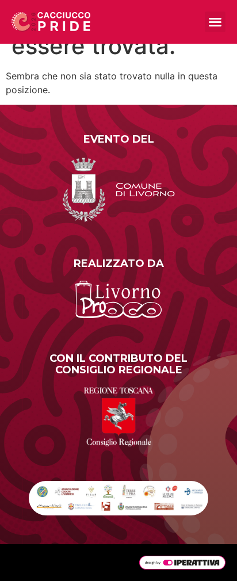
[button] (215, 22)
